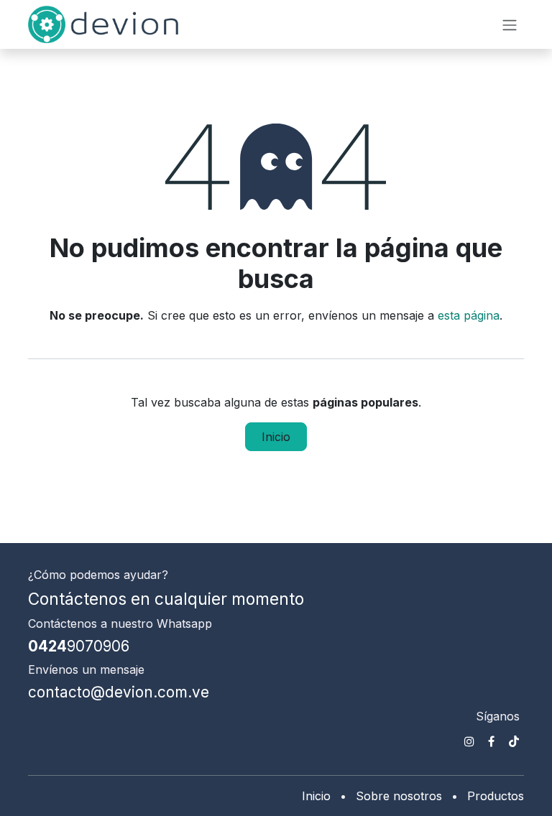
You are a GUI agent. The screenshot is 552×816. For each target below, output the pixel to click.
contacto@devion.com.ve (118, 692)
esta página (469, 315)
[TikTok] (514, 741)
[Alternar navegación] (509, 24)
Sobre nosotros (399, 796)
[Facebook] (491, 741)
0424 (78, 646)
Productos (495, 796)
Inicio (276, 437)
